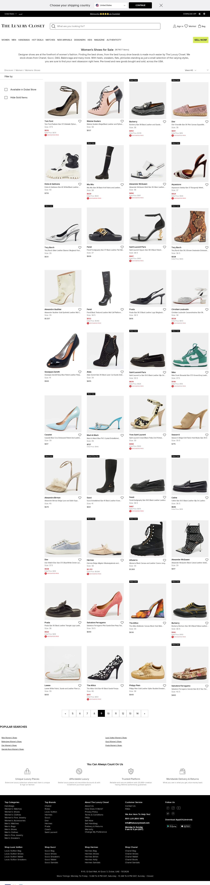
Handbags (24, 40)
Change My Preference (96, 832)
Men (14, 40)
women (19, 70)
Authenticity (114, 40)
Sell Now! (200, 40)
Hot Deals (37, 40)
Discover (8, 70)
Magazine (99, 40)
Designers (79, 40)
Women (6, 40)
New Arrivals (64, 40)
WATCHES (50, 40)
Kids (90, 40)
